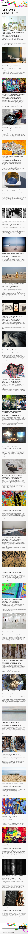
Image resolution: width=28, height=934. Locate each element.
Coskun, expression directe (7, 752)
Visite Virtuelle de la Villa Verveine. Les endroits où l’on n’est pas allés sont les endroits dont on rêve (13, 95)
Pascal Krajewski (15, 127)
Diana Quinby (15, 662)
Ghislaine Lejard (15, 724)
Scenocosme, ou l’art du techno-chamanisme (11, 125)
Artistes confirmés (6, 36)
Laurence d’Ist (14, 754)
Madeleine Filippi (15, 381)
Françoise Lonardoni (15, 539)
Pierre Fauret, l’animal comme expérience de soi (12, 379)
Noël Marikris (14, 190)
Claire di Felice (15, 414)
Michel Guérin (14, 601)
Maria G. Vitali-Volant (15, 846)
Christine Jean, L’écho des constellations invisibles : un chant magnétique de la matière (13, 568)
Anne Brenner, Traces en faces (8, 507)
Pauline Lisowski (14, 35)
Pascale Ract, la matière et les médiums (10, 907)
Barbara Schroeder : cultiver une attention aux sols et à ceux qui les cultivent (13, 33)
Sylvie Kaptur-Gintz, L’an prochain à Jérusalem (12, 475)
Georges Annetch (15, 159)
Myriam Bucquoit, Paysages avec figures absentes (12, 660)
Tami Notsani (5, 63)
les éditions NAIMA (11, 932)
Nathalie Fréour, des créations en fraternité (11, 722)
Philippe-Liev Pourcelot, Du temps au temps (11, 537)
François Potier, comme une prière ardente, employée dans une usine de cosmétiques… (13, 284)
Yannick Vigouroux (14, 878)
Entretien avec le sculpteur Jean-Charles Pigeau (12, 189)
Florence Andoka (15, 97)
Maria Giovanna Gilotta (15, 570)
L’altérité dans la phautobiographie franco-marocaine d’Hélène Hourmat (13, 222)
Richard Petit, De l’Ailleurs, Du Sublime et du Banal (12, 783)
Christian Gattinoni (15, 224)
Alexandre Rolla (15, 286)
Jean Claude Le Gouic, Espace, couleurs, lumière (12, 599)
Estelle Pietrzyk (15, 65)
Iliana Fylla (14, 693)
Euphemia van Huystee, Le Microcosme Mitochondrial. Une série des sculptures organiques (13, 691)
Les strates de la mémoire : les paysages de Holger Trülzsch (12, 444)
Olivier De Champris (16, 508)
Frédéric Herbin (15, 319)
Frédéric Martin (15, 784)
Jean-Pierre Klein (14, 908)
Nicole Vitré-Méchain (16, 349)
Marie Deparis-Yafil (16, 477)
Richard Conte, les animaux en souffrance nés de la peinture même (12, 157)
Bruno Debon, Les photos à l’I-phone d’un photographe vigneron (13, 876)
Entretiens (14, 192)
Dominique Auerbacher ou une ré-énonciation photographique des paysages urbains (11, 412)
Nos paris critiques (16, 36)
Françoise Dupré (15, 631)
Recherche (22, 927)
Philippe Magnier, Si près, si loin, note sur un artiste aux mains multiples (13, 844)
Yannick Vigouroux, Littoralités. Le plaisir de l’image (13, 253)
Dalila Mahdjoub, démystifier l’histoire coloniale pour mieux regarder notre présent (13, 317)
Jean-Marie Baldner (15, 254)
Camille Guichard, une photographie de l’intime (12, 347)
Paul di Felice (14, 446)
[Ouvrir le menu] (23, 1)
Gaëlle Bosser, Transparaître (8, 629)
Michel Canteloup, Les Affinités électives (10, 814)
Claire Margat (12, 816)
